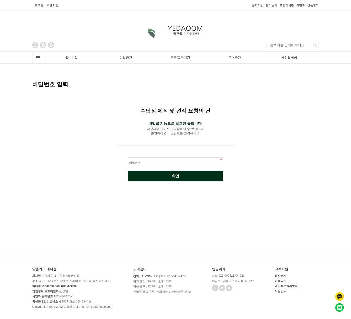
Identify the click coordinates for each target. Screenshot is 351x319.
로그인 (39, 5)
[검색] (315, 45)
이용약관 (280, 281)
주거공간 (235, 57)
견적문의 (271, 5)
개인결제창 (289, 57)
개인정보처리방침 (286, 286)
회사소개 (280, 275)
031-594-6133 (149, 276)
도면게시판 (287, 5)
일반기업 (71, 57)
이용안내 (280, 291)
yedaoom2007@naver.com (59, 286)
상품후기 (313, 5)
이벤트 (300, 5)
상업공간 (126, 57)
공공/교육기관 (180, 57)
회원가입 (52, 5)
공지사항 (257, 5)
